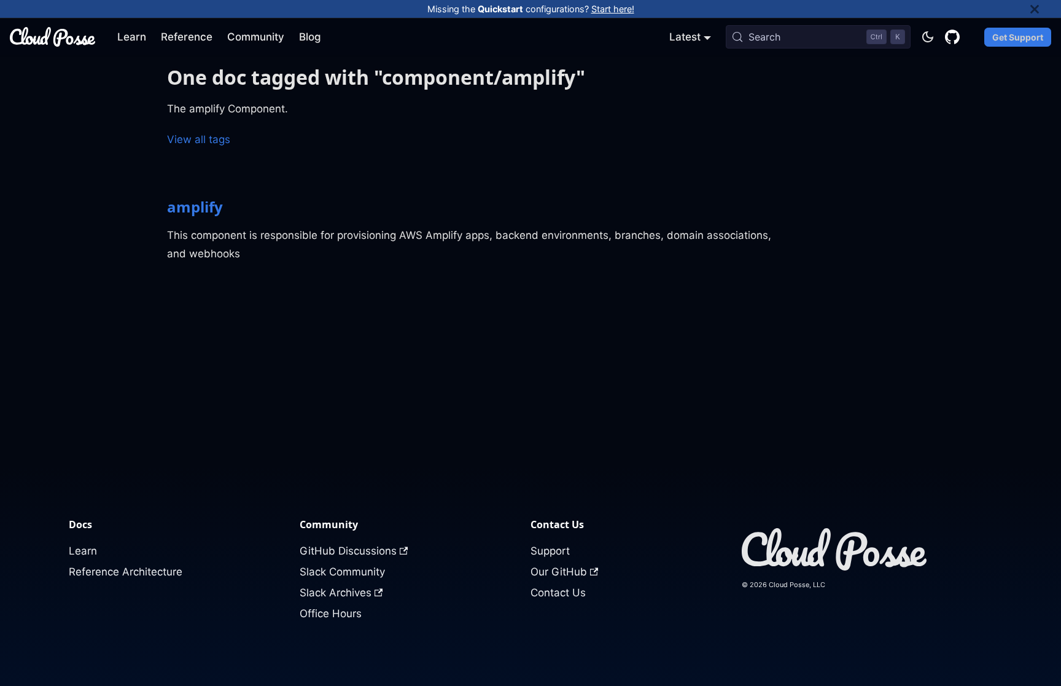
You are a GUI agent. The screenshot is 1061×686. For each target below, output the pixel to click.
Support (550, 551)
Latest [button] (685, 37)
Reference (186, 37)
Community (255, 37)
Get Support (1017, 37)
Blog (310, 37)
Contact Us (558, 593)
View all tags (198, 139)
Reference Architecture (125, 572)
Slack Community (342, 572)
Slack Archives (335, 593)
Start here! (612, 9)
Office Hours (331, 613)
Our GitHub (558, 572)
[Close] (1045, 9)
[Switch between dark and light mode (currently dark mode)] (928, 37)
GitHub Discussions (348, 551)
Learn (131, 37)
